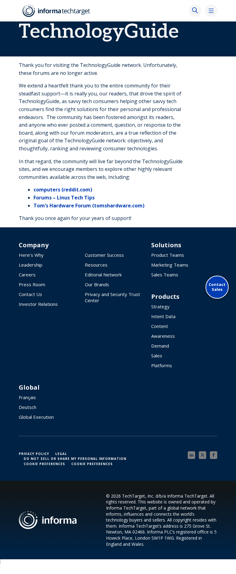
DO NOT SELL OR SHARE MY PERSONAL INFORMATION (75, 458)
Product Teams (167, 255)
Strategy (160, 306)
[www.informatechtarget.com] (57, 10)
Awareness (163, 336)
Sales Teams (164, 275)
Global (29, 387)
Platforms (161, 365)
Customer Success (104, 255)
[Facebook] (213, 455)
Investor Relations (38, 304)
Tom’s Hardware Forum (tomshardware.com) (88, 205)
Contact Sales (217, 287)
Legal (61, 453)
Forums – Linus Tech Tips (64, 197)
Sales (156, 355)
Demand (160, 346)
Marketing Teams (169, 265)
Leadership (30, 265)
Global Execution (36, 417)
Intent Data (163, 316)
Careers (27, 275)
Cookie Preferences (44, 463)
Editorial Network (103, 275)
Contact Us (30, 294)
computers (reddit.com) (62, 189)
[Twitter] (202, 455)
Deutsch (27, 407)
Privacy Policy (34, 453)
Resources (96, 265)
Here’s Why (31, 255)
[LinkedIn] (191, 455)
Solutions (166, 245)
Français (27, 397)
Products (165, 297)
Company (34, 245)
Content (159, 326)
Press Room (32, 284)
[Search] (195, 11)
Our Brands (97, 284)
